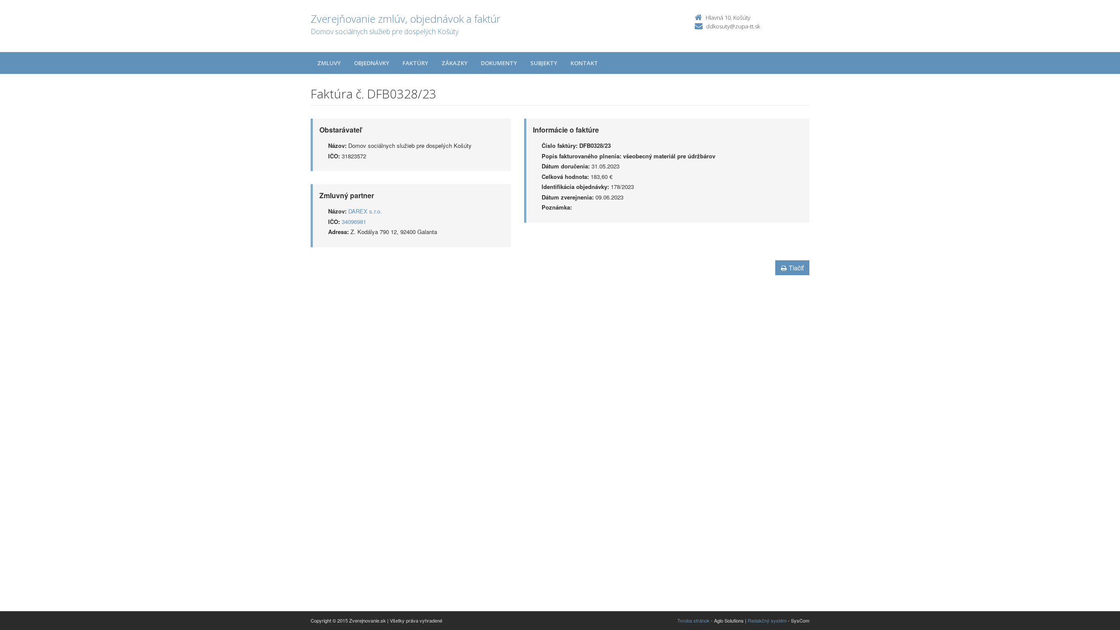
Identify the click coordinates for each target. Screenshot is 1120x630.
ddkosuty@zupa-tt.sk (733, 26)
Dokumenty (499, 63)
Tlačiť (796, 267)
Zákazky (454, 63)
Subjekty (543, 63)
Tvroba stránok (693, 620)
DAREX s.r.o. (365, 211)
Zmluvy (329, 63)
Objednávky (371, 63)
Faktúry (415, 63)
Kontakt (584, 63)
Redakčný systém (767, 620)
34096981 (354, 221)
